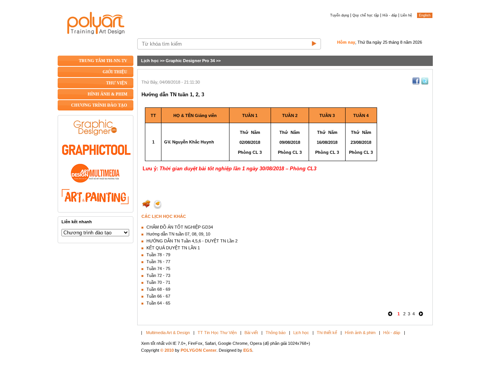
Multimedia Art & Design (168, 332)
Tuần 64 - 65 (158, 303)
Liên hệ (406, 15)
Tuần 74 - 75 (158, 268)
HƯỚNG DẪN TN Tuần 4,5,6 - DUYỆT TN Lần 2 (192, 241)
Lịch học (150, 60)
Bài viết (251, 332)
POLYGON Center (198, 350)
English (424, 15)
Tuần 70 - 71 (158, 282)
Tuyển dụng (339, 15)
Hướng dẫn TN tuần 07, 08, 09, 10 (178, 234)
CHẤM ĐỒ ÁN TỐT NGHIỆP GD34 (179, 227)
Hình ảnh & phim (360, 332)
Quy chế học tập (365, 15)
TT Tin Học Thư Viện (217, 332)
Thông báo (276, 332)
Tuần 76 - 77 (158, 261)
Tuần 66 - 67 (158, 296)
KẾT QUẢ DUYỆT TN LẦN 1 (173, 247)
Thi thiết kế (327, 332)
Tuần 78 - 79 (158, 254)
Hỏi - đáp (389, 15)
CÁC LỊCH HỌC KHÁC (163, 216)
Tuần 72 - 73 (158, 275)
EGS (247, 350)
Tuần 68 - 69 (158, 289)
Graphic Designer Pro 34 (190, 60)
